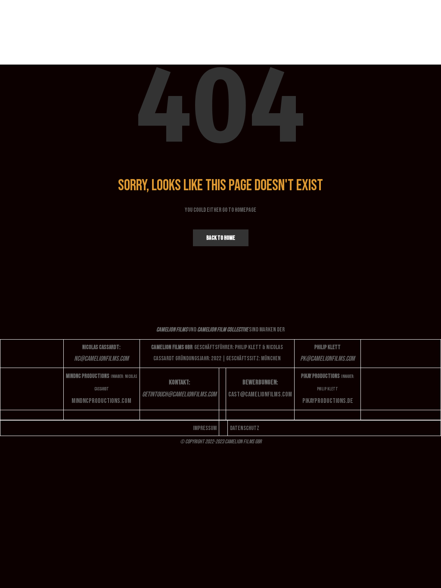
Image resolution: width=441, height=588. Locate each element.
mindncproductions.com (101, 401)
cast (260, 394)
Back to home (220, 237)
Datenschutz (244, 428)
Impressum (205, 428)
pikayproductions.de (327, 401)
